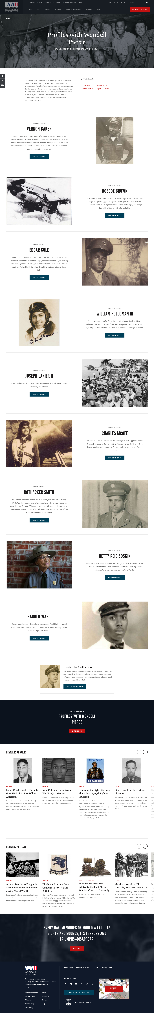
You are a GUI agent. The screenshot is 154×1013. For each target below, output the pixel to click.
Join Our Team (30, 996)
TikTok (121, 2)
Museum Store (107, 967)
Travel (32, 2)
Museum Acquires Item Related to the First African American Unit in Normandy (94, 887)
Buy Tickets (68, 967)
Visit (30, 9)
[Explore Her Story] (39, 565)
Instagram (109, 2)
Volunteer (28, 1000)
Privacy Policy (29, 1004)
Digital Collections (103, 89)
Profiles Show (86, 85)
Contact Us (45, 996)
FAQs (43, 1004)
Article (9, 881)
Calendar (58, 2)
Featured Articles (102, 85)
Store (41, 2)
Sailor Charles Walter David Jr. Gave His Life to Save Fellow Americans (22, 793)
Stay (38, 9)
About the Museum (31, 992)
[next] (145, 752)
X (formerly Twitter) (117, 2)
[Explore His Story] (115, 141)
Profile (9, 786)
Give (98, 9)
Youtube (113, 2)
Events (47, 9)
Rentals (44, 1000)
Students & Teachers (73, 9)
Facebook (105, 2)
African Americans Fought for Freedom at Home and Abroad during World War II (22, 887)
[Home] (11, 7)
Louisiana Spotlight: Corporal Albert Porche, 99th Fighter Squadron (94, 793)
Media (44, 992)
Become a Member (82, 967)
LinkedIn (125, 2)
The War (58, 9)
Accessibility (29, 1007)
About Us (89, 9)
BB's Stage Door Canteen (73, 2)
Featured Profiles (87, 89)
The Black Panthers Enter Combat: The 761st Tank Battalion (56, 887)
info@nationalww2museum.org (36, 984)
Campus (48, 2)
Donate (95, 967)
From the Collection (86, 880)
